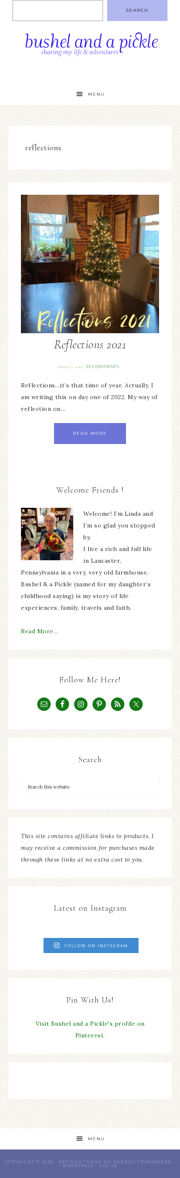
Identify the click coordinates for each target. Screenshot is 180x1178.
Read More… (39, 631)
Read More (90, 433)
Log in (108, 1165)
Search (137, 10)
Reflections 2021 (90, 344)
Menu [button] (96, 94)
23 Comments (102, 366)
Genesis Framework (142, 1162)
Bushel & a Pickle (90, 47)
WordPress (78, 1165)
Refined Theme (80, 1162)
